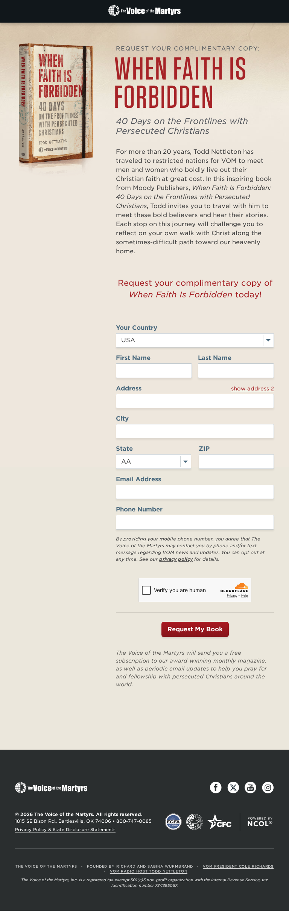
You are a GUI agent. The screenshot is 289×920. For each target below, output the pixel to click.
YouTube (251, 788)
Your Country (136, 327)
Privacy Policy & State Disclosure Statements (65, 829)
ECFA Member (173, 822)
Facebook (216, 788)
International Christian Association (195, 822)
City (122, 418)
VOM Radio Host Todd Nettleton (148, 871)
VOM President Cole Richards (238, 866)
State (124, 448)
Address (195, 388)
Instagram (268, 788)
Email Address (138, 479)
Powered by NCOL (260, 822)
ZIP (204, 448)
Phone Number (139, 509)
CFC (219, 822)
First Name (133, 357)
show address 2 (252, 389)
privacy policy (176, 559)
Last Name (214, 357)
